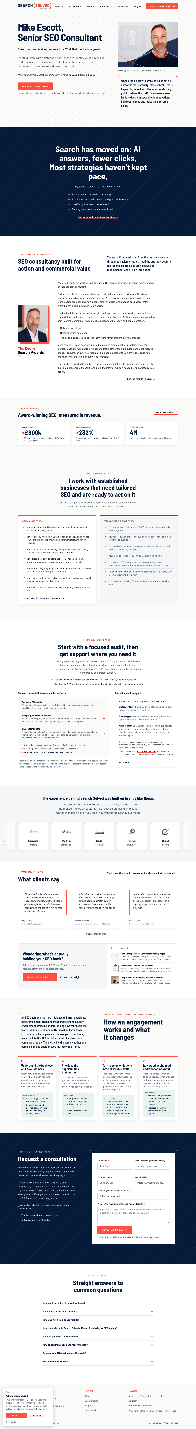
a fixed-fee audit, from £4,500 (77, 74)
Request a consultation (162, 6)
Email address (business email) (151, 1160)
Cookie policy (155, 1423)
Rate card (105, 6)
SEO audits (73, 6)
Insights (137, 6)
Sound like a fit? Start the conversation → (44, 598)
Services (91, 6)
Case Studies (121, 6)
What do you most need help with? (114, 1190)
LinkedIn (133, 1401)
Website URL (142, 1177)
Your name (103, 1160)
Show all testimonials (97, 934)
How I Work (90, 1410)
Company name (104, 1177)
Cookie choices (171, 1423)
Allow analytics (16, 1415)
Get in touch (125, 762)
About (58, 6)
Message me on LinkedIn (37, 1220)
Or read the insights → (72, 977)
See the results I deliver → (141, 378)
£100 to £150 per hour (146, 751)
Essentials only (36, 1415)
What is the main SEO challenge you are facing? (121, 1204)
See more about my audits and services (98, 216)
